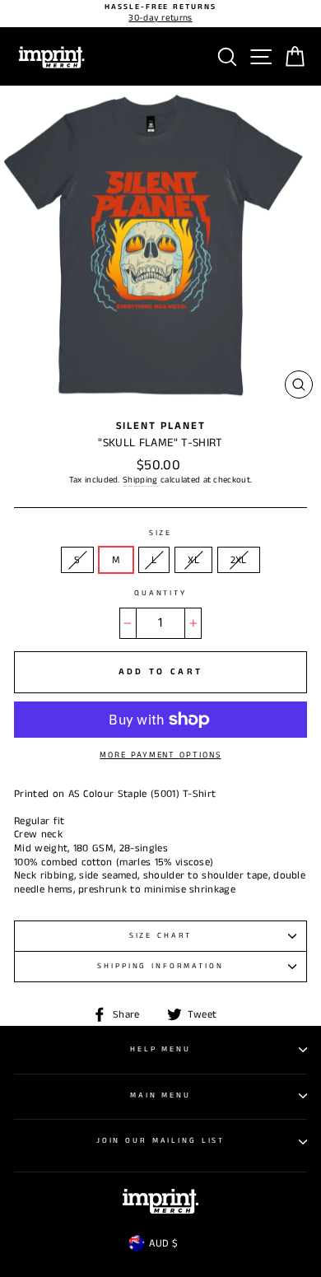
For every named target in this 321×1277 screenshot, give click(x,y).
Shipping (140, 480)
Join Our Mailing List (160, 1140)
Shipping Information (160, 966)
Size (160, 533)
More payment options (160, 755)
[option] (160, 13)
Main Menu (160, 1095)
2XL (238, 559)
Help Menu (160, 1049)
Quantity (160, 594)
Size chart (161, 935)
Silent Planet (161, 425)
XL (193, 559)
